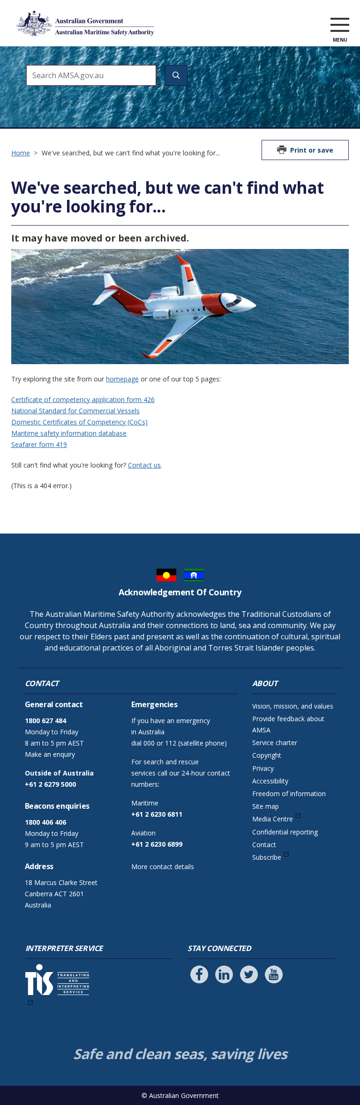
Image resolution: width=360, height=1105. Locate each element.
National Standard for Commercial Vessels (75, 410)
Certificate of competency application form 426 (83, 399)
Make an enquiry (50, 754)
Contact (264, 844)
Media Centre (272, 818)
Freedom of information (289, 793)
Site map (265, 806)
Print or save (311, 150)
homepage (122, 378)
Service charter (274, 742)
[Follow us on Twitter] (249, 974)
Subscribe (266, 857)
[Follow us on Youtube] (274, 974)
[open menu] (340, 25)
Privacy (263, 768)
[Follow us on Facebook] (199, 974)
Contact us (144, 465)
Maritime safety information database (69, 433)
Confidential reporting (285, 831)
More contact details (162, 866)
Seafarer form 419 (39, 444)
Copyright (266, 755)
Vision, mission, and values (292, 706)
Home (20, 152)
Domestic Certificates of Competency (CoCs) (79, 421)
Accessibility (270, 780)
